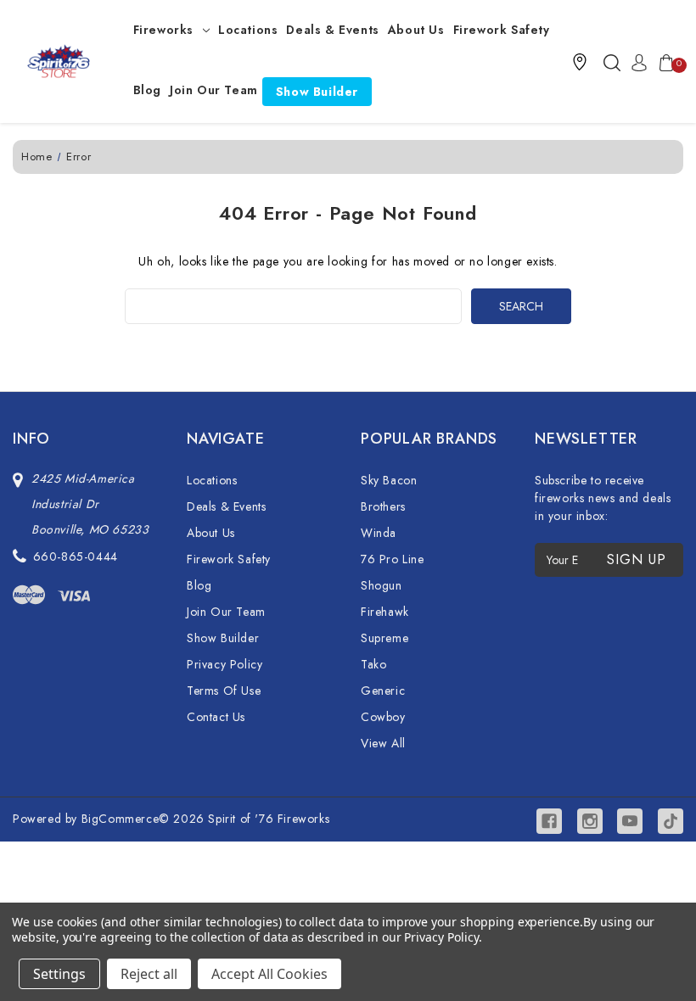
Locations (248, 29)
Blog (147, 89)
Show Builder (317, 91)
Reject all (149, 974)
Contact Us (216, 716)
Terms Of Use (224, 690)
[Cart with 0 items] (663, 62)
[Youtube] (630, 821)
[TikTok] (670, 821)
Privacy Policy (224, 664)
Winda (378, 532)
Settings (59, 974)
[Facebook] (549, 821)
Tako (373, 664)
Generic (383, 690)
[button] (579, 61)
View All (383, 743)
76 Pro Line (392, 559)
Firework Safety (501, 29)
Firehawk (385, 611)
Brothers (383, 506)
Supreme (384, 637)
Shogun (381, 585)
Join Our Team (214, 89)
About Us (416, 29)
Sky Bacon (389, 480)
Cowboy (383, 716)
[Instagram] (590, 821)
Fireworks (163, 29)
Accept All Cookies (269, 974)
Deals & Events (332, 29)
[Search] (611, 62)
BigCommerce (120, 818)
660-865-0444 (75, 556)
